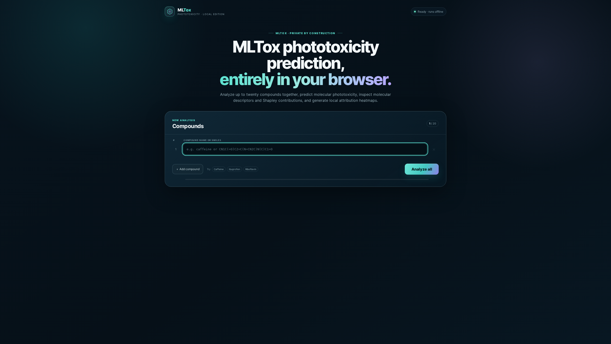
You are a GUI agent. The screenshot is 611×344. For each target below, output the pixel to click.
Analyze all (421, 169)
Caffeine (219, 169)
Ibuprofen (234, 169)
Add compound (188, 169)
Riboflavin (250, 169)
